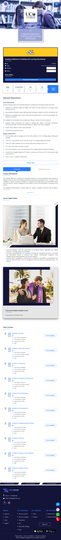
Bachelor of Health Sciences (20, 468)
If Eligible (17, 169)
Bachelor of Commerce (18, 363)
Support (7, 523)
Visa (20, 523)
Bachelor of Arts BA (18, 333)
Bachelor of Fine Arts (18, 438)
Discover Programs (24, 517)
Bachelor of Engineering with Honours (23, 423)
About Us (7, 514)
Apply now (44, 524)
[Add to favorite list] (5, 334)
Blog (20, 529)
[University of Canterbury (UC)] (30, 15)
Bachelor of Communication (20, 393)
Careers (6, 517)
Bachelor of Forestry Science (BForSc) (23, 453)
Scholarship (22, 520)
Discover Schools (23, 514)
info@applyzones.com (14, 498)
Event (6, 520)
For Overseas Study (9, 483)
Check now (30, 163)
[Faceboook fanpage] (4, 502)
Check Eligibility (50, 335)
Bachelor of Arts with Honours (21, 348)
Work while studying (24, 526)
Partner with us (51, 514)
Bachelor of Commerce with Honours (22, 378)
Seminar (35, 517)
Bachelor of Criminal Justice (20, 408)
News (34, 514)
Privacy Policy (18, 536)
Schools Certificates (52, 517)
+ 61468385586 (13, 495)
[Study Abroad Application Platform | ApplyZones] (5, 4)
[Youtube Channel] (9, 502)
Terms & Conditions (29, 536)
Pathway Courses (44, 169)
